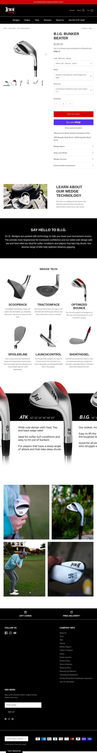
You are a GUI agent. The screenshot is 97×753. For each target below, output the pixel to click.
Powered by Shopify (20, 744)
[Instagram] (10, 633)
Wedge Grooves (60, 159)
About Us (60, 20)
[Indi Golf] (10, 10)
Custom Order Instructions (64, 165)
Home (5, 28)
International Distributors (69, 675)
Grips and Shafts (60, 153)
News (62, 636)
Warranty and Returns (68, 671)
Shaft (56, 70)
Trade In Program (66, 650)
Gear (37, 20)
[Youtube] (14, 633)
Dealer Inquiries (65, 657)
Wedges (16, 20)
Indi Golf (11, 744)
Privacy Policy (65, 661)
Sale (61, 640)
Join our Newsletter (67, 682)
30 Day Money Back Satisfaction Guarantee (76, 678)
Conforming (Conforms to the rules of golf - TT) (72, 90)
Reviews (47, 20)
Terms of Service (66, 664)
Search (62, 643)
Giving (62, 654)
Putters (27, 20)
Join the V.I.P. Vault (76, 20)
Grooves (57, 84)
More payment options (73, 128)
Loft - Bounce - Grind (62, 58)
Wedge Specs (59, 146)
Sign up (11, 712)
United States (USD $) (15, 739)
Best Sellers (12, 28)
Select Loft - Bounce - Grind (66, 63)
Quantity (57, 99)
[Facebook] (6, 633)
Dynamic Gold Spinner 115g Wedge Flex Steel (71, 76)
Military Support (65, 647)
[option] (26, 54)
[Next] (45, 54)
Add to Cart (73, 114)
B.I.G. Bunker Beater (24, 28)
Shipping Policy (65, 668)
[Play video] (25, 196)
